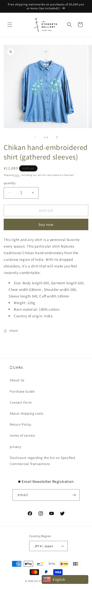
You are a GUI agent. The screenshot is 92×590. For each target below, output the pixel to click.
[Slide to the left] (35, 137)
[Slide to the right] (57, 137)
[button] (9, 24)
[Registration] (74, 495)
